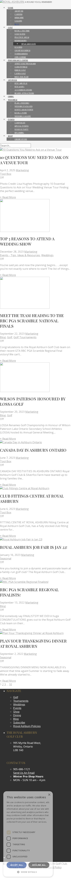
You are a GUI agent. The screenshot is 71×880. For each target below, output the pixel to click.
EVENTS (11, 119)
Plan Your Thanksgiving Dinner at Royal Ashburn (33, 643)
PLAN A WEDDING (22, 103)
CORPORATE (20, 122)
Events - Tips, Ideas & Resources (20, 255)
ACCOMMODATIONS (23, 90)
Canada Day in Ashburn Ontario (33, 450)
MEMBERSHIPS (20, 40)
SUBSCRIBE (19, 17)
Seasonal (5, 558)
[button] (28, 871)
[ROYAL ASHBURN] (12, 2)
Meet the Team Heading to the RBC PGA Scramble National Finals (32, 321)
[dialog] (28, 834)
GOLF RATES (20, 34)
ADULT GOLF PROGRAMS (25, 63)
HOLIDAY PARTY (21, 129)
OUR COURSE (20, 57)
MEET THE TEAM (21, 76)
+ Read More (8, 197)
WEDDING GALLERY (23, 116)
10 (10, 684)
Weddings (47, 255)
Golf (9, 337)
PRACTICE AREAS (22, 37)
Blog (3, 337)
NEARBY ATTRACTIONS (24, 93)
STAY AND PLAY (21, 83)
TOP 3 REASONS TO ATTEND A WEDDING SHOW (27, 241)
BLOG (17, 24)
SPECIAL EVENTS (21, 126)
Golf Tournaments (25, 337)
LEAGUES (18, 47)
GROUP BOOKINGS (22, 50)
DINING (11, 96)
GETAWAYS (12, 80)
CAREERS (18, 14)
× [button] (49, 795)
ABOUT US (19, 11)
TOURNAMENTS (21, 53)
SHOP (10, 136)
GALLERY (18, 21)
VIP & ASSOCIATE (28, 44)
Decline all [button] (39, 865)
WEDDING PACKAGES (23, 106)
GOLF (10, 27)
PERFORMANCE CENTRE (18, 60)
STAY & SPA (19, 86)
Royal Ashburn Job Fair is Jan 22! (33, 547)
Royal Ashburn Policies (27, 726)
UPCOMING (19, 132)
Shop (16, 711)
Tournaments (20, 701)
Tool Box (5, 174)
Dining (17, 715)
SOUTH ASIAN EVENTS (24, 109)
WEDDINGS (12, 99)
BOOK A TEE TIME (22, 30)
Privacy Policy (13, 825)
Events (17, 708)
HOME (10, 7)
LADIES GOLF (20, 73)
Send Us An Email (24, 773)
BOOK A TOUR (21, 113)
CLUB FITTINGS (21, 67)
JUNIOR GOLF (20, 70)
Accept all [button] (16, 865)
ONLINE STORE (21, 139)
